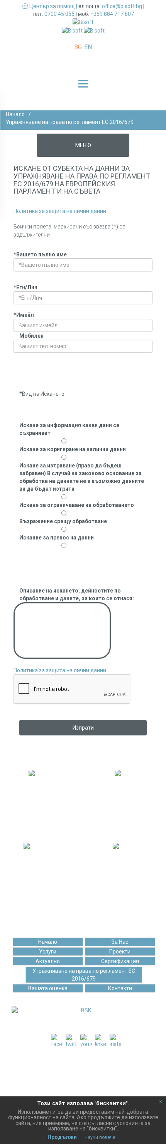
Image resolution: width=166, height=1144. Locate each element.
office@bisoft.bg (122, 6)
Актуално (48, 961)
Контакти (120, 988)
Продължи (62, 1137)
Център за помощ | (53, 6)
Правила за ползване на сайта (86, 1074)
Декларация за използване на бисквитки (86, 1090)
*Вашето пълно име (40, 254)
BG (78, 47)
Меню (83, 145)
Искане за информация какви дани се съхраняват (69, 429)
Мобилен (31, 336)
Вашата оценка (48, 988)
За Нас (120, 942)
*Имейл (24, 315)
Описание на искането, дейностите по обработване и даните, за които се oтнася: (76, 594)
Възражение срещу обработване (63, 521)
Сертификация (120, 961)
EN (88, 47)
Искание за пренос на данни (56, 537)
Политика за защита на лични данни (60, 211)
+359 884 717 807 (112, 14)
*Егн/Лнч (25, 287)
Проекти (119, 951)
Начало (15, 114)
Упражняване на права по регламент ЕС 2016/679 (83, 975)
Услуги (47, 951)
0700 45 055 (59, 14)
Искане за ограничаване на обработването (76, 505)
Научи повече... (102, 1137)
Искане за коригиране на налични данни (72, 449)
